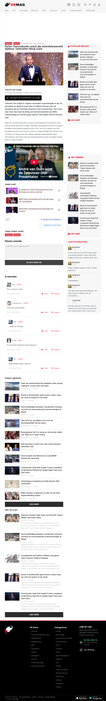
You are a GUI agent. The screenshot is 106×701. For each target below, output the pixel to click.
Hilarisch (34, 10)
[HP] (11, 322)
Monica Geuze (61, 673)
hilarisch (17, 43)
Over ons (40, 697)
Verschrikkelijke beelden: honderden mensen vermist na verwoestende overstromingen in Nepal (41, 409)
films (58, 645)
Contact (34, 631)
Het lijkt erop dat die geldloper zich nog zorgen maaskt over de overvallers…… (82, 293)
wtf (57, 663)
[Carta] (9, 340)
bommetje (60, 635)
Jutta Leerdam (62, 670)
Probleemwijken (76, 10)
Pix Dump (53, 10)
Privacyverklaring (24, 697)
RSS (32, 645)
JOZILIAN (76, 300)
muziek (59, 649)
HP (15, 322)
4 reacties (35, 389)
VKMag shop (36, 642)
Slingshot (59, 683)
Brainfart (76, 247)
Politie (63, 10)
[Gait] (9, 285)
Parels (58, 687)
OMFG (44, 10)
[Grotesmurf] (9, 303)
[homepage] (26, 4)
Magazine (8, 43)
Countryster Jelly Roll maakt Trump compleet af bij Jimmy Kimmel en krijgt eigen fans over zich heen (41, 470)
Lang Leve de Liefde (64, 638)
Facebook (35, 649)
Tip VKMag (89, 650)
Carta (14, 340)
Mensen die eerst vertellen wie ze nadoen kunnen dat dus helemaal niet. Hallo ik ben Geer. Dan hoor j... (82, 308)
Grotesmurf (17, 303)
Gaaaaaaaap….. (74, 281)
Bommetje (23, 10)
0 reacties (31, 400)
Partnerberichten (38, 666)
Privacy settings (37, 663)
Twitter (34, 652)
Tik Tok (34, 659)
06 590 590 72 (90, 640)
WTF (14, 10)
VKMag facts (36, 638)
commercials (61, 642)
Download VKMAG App (40, 635)
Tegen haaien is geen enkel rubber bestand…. (82, 269)
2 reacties (31, 449)
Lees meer (34, 504)
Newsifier (16, 699)
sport (58, 652)
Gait (13, 285)
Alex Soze (60, 676)
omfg (58, 631)
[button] (90, 4)
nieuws (58, 680)
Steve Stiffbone (39, 43)
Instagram (35, 656)
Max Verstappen (62, 656)
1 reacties (31, 498)
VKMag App (90, 10)
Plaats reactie (34, 262)
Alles (6, 10)
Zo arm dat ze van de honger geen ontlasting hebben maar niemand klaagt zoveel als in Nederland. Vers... (83, 255)
